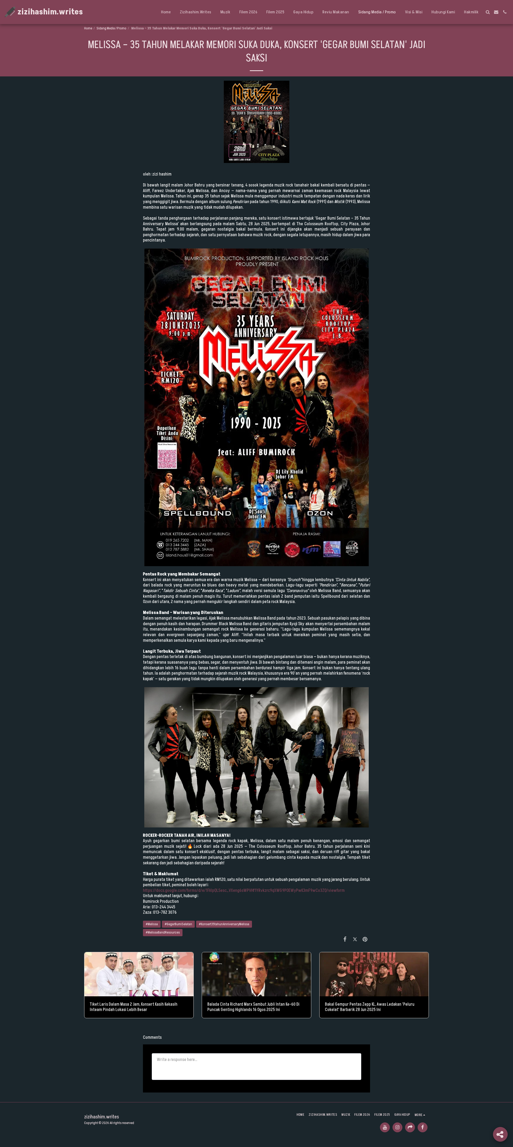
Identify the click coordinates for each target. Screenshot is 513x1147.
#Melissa (152, 924)
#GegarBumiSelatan (178, 924)
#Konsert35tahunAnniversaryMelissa (224, 924)
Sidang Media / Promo (111, 28)
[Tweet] (355, 939)
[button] (488, 12)
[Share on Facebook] (345, 939)
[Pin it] (365, 939)
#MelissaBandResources (163, 932)
